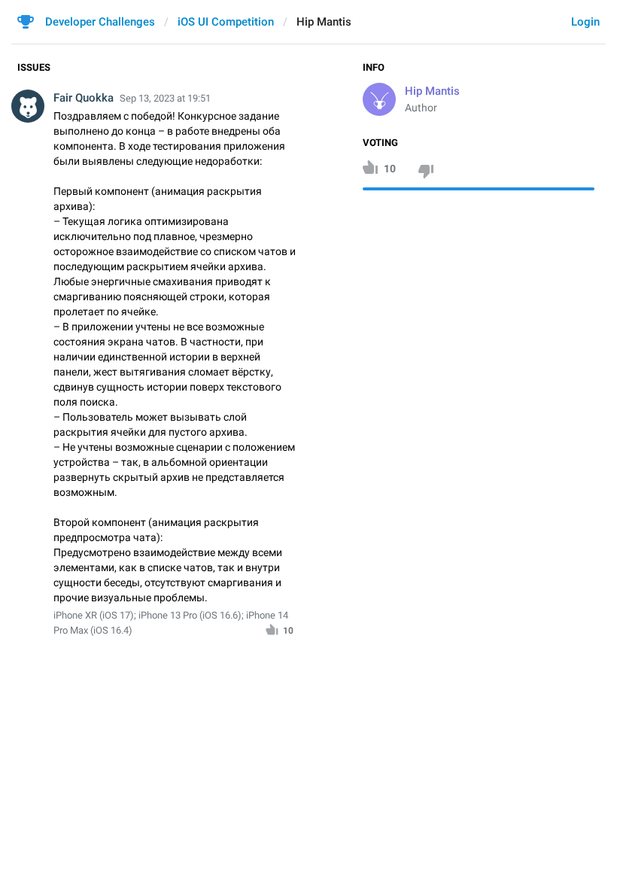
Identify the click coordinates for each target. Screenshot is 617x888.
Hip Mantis (432, 91)
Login (585, 22)
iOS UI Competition (226, 22)
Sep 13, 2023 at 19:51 (165, 98)
